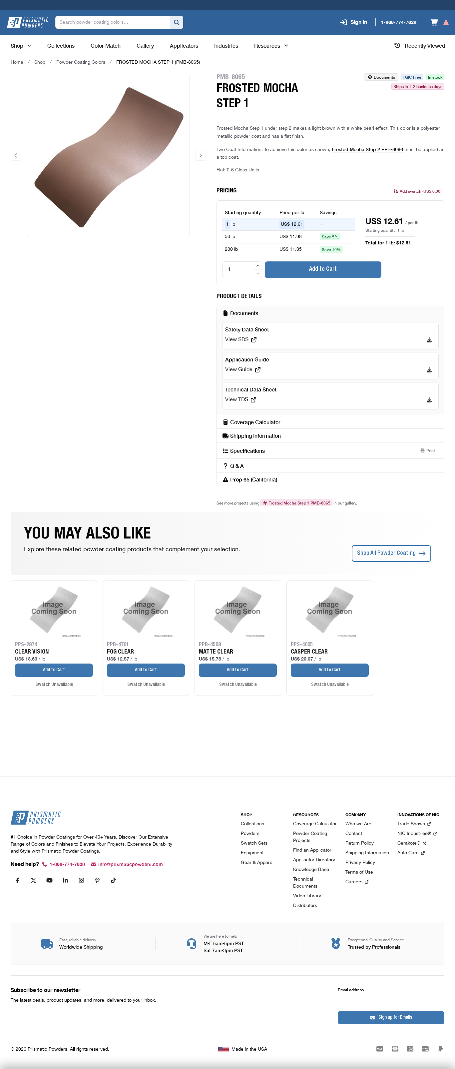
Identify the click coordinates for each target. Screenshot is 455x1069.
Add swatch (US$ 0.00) (420, 191)
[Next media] (200, 155)
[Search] (176, 22)
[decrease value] (258, 273)
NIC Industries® (414, 833)
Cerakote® (408, 843)
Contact (353, 833)
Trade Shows (411, 824)
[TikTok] (113, 880)
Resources (267, 45)
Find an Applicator (312, 850)
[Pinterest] (97, 880)
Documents (384, 77)
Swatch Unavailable (54, 685)
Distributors (305, 905)
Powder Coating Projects (310, 837)
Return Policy (359, 843)
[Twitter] (33, 880)
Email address (351, 989)
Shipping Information (367, 853)
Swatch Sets (254, 843)
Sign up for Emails (395, 1017)
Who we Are (358, 824)
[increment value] (258, 266)
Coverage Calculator (315, 824)
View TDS (236, 400)
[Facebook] (17, 880)
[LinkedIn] (65, 880)
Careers (353, 882)
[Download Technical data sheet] (429, 399)
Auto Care (408, 853)
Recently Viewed (425, 45)
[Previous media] (16, 155)
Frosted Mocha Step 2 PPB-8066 (367, 149)
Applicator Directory (314, 860)
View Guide (238, 370)
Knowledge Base (311, 869)
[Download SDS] (429, 339)
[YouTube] (49, 880)
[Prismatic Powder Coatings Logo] (28, 22)
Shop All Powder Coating (386, 554)
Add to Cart (323, 269)
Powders (250, 833)
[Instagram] (81, 880)
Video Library (307, 896)
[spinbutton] (242, 269)
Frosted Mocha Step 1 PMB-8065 (299, 502)
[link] (158, 62)
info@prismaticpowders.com (130, 864)
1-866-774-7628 (67, 864)
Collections (252, 824)
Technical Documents (305, 883)
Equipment (252, 853)
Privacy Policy (360, 862)
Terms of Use (359, 872)
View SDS (236, 340)
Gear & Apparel (257, 862)
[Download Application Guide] (429, 369)
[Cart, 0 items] (439, 22)
